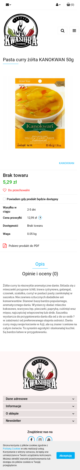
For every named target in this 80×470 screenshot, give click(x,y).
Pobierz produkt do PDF (24, 246)
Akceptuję (65, 455)
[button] (70, 5)
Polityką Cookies (11, 448)
